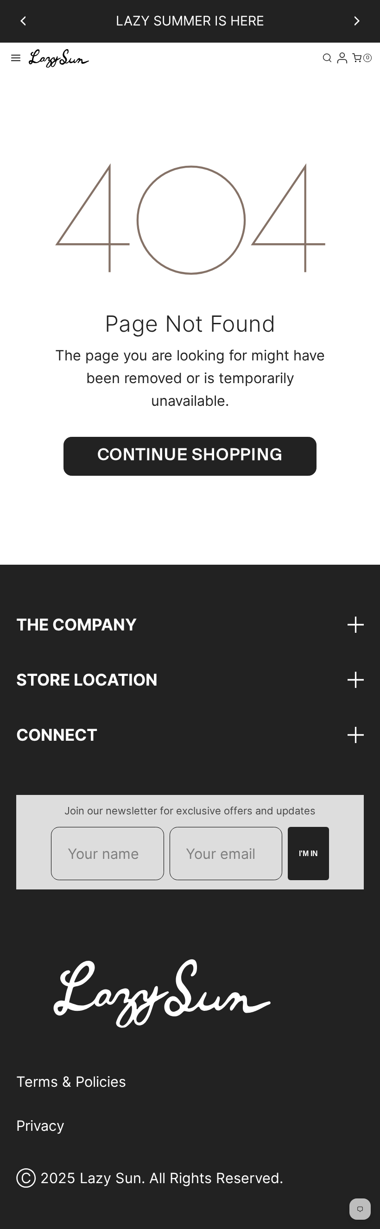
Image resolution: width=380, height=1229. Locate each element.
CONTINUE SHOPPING (190, 455)
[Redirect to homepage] (59, 58)
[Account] (342, 57)
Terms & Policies (71, 1081)
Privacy (40, 1125)
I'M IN (308, 853)
